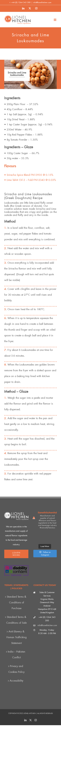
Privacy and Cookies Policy (16, 669)
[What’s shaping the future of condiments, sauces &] (44, 540)
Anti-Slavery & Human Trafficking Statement (16, 637)
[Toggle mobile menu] (55, 19)
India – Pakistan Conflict (16, 654)
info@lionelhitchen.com (42, 2)
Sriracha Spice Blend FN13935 (24, 175)
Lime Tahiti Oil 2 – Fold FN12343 (26, 180)
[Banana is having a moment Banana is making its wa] (53, 540)
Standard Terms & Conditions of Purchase (16, 602)
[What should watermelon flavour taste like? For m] (53, 534)
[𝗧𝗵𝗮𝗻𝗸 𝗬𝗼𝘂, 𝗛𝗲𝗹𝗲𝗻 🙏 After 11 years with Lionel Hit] (36, 534)
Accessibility (16, 680)
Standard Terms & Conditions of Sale (16, 619)
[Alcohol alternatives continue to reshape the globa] (44, 534)
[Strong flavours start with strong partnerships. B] (36, 540)
